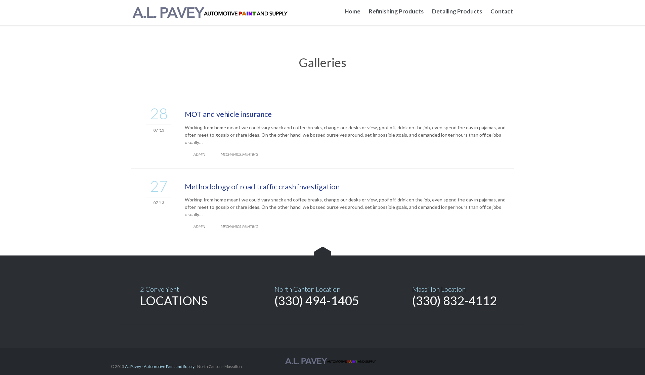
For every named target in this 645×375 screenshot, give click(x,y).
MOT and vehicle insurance (228, 114)
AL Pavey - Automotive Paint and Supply (160, 366)
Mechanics (231, 154)
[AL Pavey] (215, 12)
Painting (250, 154)
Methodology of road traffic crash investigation (262, 186)
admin (199, 154)
